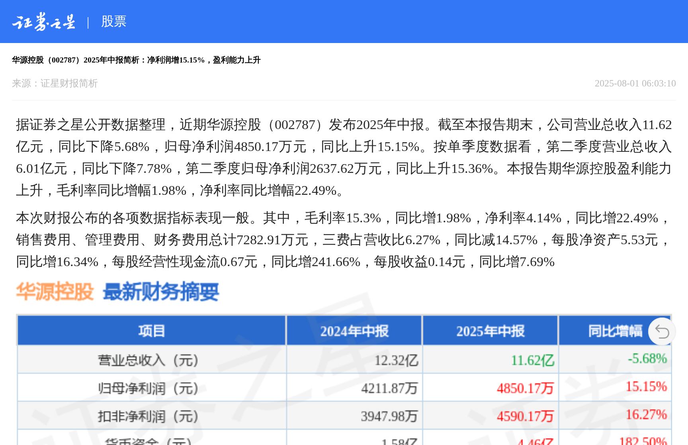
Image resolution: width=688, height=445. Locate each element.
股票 (114, 21)
